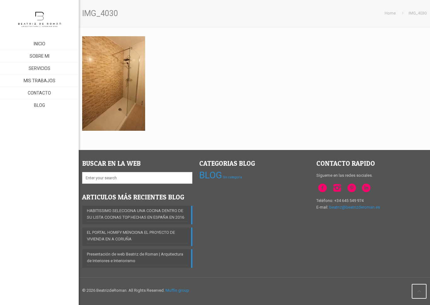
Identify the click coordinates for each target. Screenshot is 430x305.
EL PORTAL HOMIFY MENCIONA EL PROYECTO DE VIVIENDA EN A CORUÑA (131, 235)
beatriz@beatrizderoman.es (354, 207)
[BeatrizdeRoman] (39, 19)
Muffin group (177, 290)
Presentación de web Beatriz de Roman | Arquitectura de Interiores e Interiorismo (135, 257)
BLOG (210, 175)
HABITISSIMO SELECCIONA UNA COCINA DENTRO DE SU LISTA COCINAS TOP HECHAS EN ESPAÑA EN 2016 (135, 214)
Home (390, 13)
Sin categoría (232, 177)
